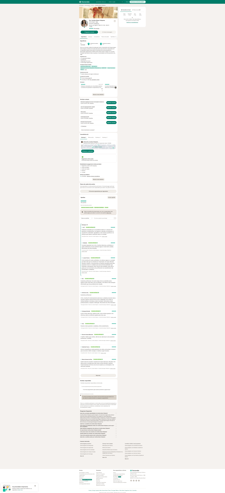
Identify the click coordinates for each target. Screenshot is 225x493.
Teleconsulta (135, 10)
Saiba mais (20, 490)
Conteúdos (115, 478)
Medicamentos (99, 478)
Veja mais (100, 376)
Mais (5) (126, 458)
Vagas (85, 479)
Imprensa (81, 482)
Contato (81, 478)
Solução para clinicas (117, 475)
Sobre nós (81, 476)
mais (81, 54)
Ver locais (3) (89, 78)
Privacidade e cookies (84, 472)
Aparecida (102, 143)
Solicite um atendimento (132, 22)
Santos (92, 5)
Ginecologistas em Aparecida (86, 447)
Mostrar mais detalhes (99, 95)
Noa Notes (117, 476)
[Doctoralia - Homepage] (86, 1)
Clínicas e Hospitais (100, 474)
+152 (85, 69)
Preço (114, 472)
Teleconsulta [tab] (91, 137)
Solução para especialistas (119, 474)
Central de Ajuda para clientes (119, 482)
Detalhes (92, 103)
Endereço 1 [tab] (83, 137)
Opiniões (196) (114, 36)
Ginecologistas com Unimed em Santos (133, 445)
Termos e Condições (83, 481)
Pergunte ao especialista (101, 476)
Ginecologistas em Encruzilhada (87, 449)
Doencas (98, 481)
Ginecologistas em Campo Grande (87, 451)
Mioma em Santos (106, 447)
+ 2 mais (83, 172)
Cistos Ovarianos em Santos (108, 455)
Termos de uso (116, 479)
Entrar (127, 2)
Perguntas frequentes (101, 482)
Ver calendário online (94, 79)
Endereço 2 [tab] (97, 137)
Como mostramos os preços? (88, 130)
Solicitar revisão (104, 236)
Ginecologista (87, 5)
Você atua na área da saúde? (137, 2)
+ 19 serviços (83, 126)
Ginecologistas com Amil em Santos (133, 453)
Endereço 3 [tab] (104, 137)
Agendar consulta (111, 102)
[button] (98, 413)
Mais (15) (104, 457)
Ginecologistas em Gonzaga (86, 454)
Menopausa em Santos (107, 445)
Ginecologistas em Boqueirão (86, 445)
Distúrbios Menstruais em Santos (109, 449)
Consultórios (97, 36)
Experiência (83, 36)
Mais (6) (82, 456)
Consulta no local (126, 10)
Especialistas (99, 472)
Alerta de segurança (117, 481)
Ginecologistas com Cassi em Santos (133, 451)
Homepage (81, 5)
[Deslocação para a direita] (116, 37)
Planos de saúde (105, 36)
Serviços (90, 36)
